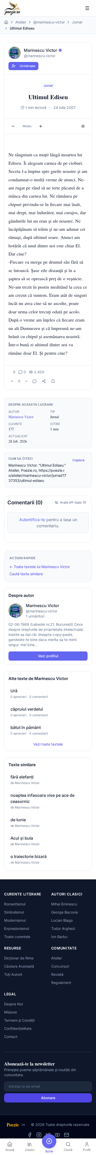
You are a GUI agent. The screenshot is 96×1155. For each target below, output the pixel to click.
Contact (10, 1036)
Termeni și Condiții (19, 1020)
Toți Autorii (13, 974)
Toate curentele (17, 936)
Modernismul (15, 920)
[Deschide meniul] (87, 8)
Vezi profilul (48, 656)
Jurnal (77, 22)
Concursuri (60, 966)
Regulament (61, 982)
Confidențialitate (17, 1028)
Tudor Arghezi (63, 928)
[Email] (66, 1134)
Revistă (57, 974)
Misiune (10, 1012)
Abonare (48, 1098)
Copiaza (78, 460)
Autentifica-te (32, 519)
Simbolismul (14, 912)
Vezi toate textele (48, 744)
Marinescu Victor (21, 416)
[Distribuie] (43, 381)
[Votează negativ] (26, 381)
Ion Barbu (59, 936)
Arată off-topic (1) (73, 502)
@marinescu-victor (49, 22)
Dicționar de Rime (19, 958)
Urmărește (27, 66)
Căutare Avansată (19, 966)
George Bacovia (64, 912)
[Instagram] (38, 1134)
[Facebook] (29, 1134)
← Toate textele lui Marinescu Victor (39, 566)
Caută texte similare (26, 574)
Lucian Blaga (62, 920)
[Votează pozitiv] (12, 381)
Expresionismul (16, 928)
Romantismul (14, 904)
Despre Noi (13, 1004)
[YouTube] (57, 1134)
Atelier (20, 22)
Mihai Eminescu (64, 904)
